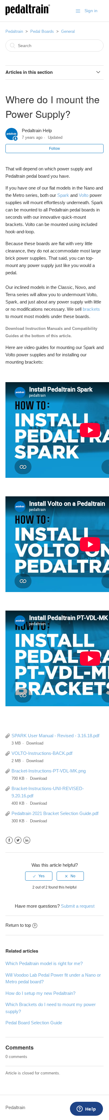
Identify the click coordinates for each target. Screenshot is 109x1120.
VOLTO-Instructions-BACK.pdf (42, 753)
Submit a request (77, 906)
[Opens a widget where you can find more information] (86, 1109)
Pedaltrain (14, 31)
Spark (63, 195)
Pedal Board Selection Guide (33, 1022)
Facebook (9, 840)
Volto (83, 195)
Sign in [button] (90, 10)
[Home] (27, 13)
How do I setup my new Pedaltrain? (40, 993)
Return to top (18, 925)
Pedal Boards (42, 31)
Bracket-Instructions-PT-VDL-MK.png (49, 770)
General (68, 31)
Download (34, 743)
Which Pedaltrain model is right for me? (44, 963)
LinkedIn (27, 840)
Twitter (18, 840)
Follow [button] (54, 148)
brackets (91, 309)
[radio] (38, 876)
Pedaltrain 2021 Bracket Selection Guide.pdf (55, 813)
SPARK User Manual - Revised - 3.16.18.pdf (55, 735)
